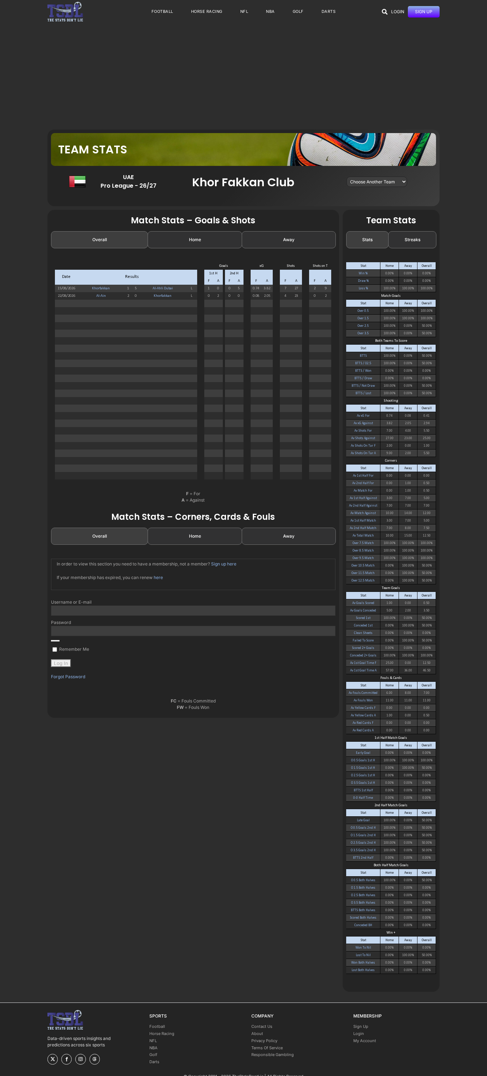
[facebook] (66, 1059)
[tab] (99, 239)
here (158, 577)
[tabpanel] (193, 374)
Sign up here (223, 564)
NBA (153, 1047)
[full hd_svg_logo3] (65, 3)
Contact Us (261, 1026)
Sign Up (360, 1026)
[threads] (94, 1059)
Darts (154, 1061)
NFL (153, 1040)
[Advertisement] (243, 76)
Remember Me (73, 649)
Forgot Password (68, 676)
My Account (364, 1040)
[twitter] (52, 1059)
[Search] (385, 11)
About (257, 1033)
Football (157, 1026)
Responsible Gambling (272, 1054)
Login (358, 1033)
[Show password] (55, 640)
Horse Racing (161, 1033)
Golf (153, 1054)
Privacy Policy (264, 1040)
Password (61, 622)
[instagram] (80, 1059)
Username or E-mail (71, 602)
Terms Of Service (267, 1047)
